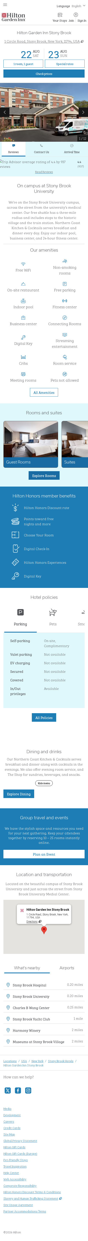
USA (24, 1060)
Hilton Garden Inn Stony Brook (23, 1065)
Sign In (82, 20)
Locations (10, 1060)
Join (71, 20)
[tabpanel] (44, 166)
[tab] (13, 149)
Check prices (54, 73)
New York (37, 1060)
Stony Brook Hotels (60, 1060)
